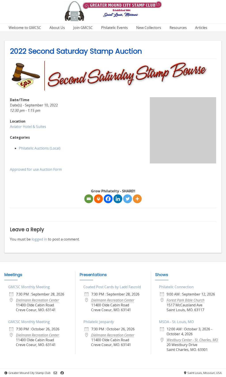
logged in (39, 239)
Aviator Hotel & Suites (28, 126)
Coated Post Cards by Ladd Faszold (112, 286)
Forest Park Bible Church (185, 300)
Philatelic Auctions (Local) (39, 148)
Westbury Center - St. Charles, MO (192, 339)
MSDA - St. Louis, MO (176, 321)
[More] (137, 198)
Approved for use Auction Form (36, 169)
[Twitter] (127, 198)
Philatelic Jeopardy (98, 321)
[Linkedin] (117, 198)
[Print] (98, 198)
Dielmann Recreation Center (37, 300)
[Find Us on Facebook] (62, 373)
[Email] (88, 198)
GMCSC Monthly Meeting (29, 286)
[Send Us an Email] (55, 373)
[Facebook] (108, 198)
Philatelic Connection (176, 286)
